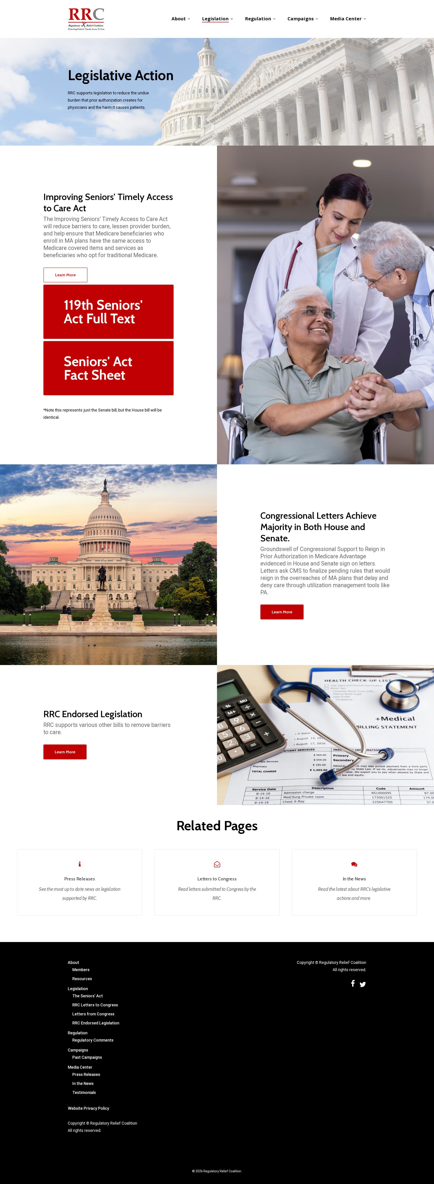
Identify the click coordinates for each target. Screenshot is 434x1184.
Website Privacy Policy (88, 1108)
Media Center (80, 1067)
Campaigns (78, 1050)
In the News (83, 1083)
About (73, 962)
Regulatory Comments (92, 1040)
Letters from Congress (93, 1014)
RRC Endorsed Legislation (95, 1023)
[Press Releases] (80, 882)
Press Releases (86, 1074)
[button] (65, 275)
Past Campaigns (87, 1057)
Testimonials (84, 1092)
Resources (82, 978)
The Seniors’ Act (87, 995)
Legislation (78, 988)
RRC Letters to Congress (95, 1005)
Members (81, 969)
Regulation (77, 1032)
